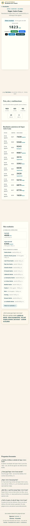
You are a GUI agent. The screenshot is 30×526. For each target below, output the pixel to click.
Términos (11, 518)
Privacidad (18, 518)
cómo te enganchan (14, 317)
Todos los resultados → (10, 305)
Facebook (22, 31)
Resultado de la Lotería (14, 522)
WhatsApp (14, 31)
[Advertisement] (15, 52)
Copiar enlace (20, 34)
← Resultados (5, 6)
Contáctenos (24, 522)
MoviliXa (5, 522)
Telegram (11, 34)
